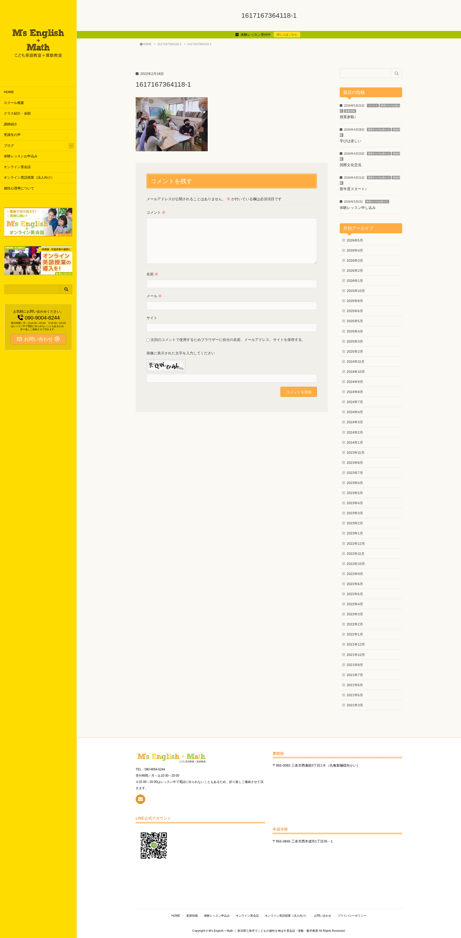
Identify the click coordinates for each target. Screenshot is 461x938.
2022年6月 (355, 584)
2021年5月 (355, 695)
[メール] (140, 799)
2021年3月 (355, 705)
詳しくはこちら (287, 34)
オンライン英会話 (17, 167)
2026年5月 (355, 240)
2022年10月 (356, 564)
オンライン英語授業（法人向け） (29, 177)
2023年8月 (355, 463)
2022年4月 (355, 604)
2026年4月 (355, 250)
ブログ (9, 145)
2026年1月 (355, 281)
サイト (151, 318)
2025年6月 (355, 311)
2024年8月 (355, 392)
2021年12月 (356, 644)
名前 (152, 274)
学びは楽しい (350, 141)
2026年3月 (355, 260)
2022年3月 (355, 614)
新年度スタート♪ (353, 189)
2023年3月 (355, 513)
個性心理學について (19, 188)
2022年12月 (356, 543)
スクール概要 (14, 103)
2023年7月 (355, 473)
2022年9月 (355, 574)
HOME (9, 92)
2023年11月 (355, 452)
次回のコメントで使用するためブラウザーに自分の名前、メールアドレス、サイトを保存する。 (228, 340)
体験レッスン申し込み (358, 208)
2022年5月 (355, 594)
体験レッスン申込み (217, 915)
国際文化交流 (350, 165)
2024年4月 (355, 412)
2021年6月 (355, 685)
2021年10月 (356, 655)
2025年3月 (355, 341)
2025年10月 (356, 291)
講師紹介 (10, 124)
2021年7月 (355, 675)
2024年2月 (355, 432)
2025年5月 (355, 321)
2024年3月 (355, 422)
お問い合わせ (322, 915)
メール (154, 296)
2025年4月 (355, 331)
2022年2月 (355, 624)
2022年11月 (355, 554)
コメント (155, 212)
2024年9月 (355, 382)
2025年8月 (355, 301)
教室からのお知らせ (379, 129)
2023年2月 (355, 523)
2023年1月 (355, 533)
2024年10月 (356, 372)
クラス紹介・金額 (17, 113)
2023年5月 (355, 493)
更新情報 (350, 111)
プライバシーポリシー (352, 915)
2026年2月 (355, 270)
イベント (373, 105)
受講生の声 (12, 135)
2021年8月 (355, 665)
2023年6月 (355, 483)
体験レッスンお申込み (20, 156)
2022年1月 (355, 634)
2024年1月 (355, 442)
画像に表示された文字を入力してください (180, 353)
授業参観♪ (348, 117)
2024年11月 (355, 361)
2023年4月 (355, 503)
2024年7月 (355, 402)
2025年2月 (355, 351)
